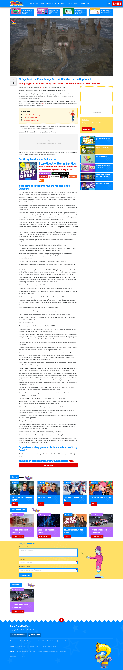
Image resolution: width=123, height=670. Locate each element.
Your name (22, 559)
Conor (44, 646)
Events (76, 3)
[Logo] (13, 22)
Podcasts (49, 3)
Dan (37, 646)
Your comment (23, 547)
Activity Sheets (51, 641)
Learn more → (18, 536)
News (21, 641)
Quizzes (57, 3)
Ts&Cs (31, 652)
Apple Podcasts (46, 173)
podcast (42, 87)
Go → (15, 504)
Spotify (56, 173)
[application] (61, 47)
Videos (42, 3)
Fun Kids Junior (51, 646)
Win (37, 3)
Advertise (25, 652)
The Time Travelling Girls (31, 118)
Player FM (44, 177)
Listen (117, 3)
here (42, 104)
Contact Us (18, 652)
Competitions (42, 641)
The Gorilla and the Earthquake (33, 115)
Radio (31, 3)
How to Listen (25, 646)
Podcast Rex (62, 652)
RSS (42, 180)
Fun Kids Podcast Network (50, 652)
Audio (30, 641)
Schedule (17, 646)
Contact (82, 3)
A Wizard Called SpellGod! (31, 120)
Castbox (73, 177)
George (32, 646)
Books (63, 3)
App (88, 3)
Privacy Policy (37, 652)
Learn (69, 3)
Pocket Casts (54, 177)
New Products (66, 641)
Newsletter (35, 635)
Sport (26, 641)
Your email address (25, 567)
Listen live (86, 129)
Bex (40, 646)
